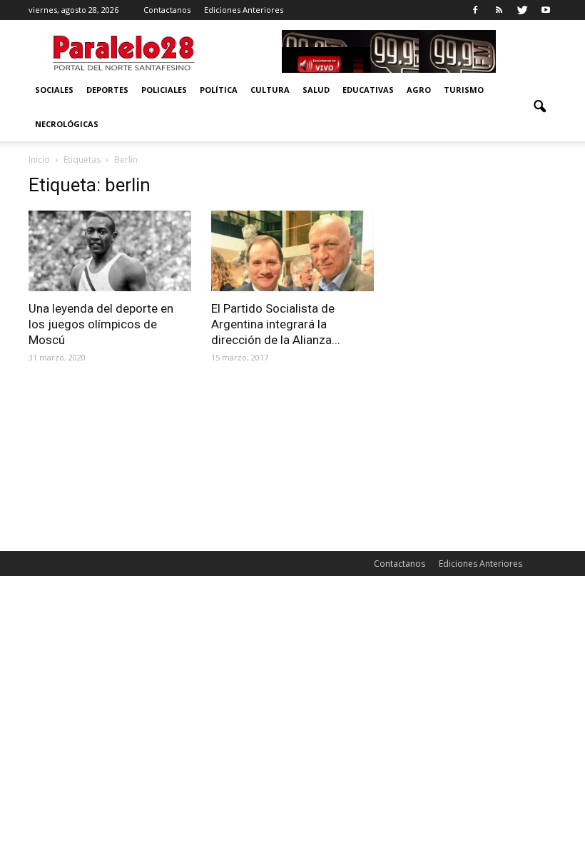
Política (219, 89)
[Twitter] (522, 10)
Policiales (164, 89)
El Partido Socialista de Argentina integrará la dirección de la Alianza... (275, 324)
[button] (539, 107)
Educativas (368, 89)
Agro (419, 89)
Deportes (107, 89)
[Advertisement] (475, 245)
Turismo (464, 89)
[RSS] (498, 10)
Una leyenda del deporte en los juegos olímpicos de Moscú (101, 324)
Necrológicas (66, 123)
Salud (316, 89)
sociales (54, 89)
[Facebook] (475, 10)
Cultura (270, 89)
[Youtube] (545, 10)
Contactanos (166, 9)
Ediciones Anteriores (243, 9)
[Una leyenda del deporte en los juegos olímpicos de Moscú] (110, 251)
